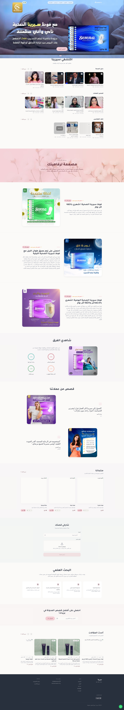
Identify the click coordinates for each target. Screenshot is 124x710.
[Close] (74, 343)
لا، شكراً (62, 366)
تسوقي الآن (62, 363)
